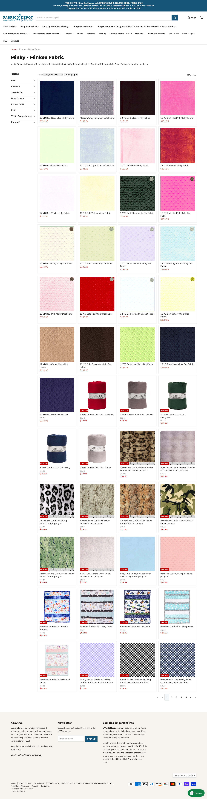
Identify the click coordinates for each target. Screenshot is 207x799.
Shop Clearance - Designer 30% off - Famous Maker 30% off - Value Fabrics (137, 26)
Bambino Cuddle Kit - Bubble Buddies (54, 628)
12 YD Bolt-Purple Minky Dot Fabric (54, 416)
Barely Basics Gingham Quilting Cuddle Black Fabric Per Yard (135, 681)
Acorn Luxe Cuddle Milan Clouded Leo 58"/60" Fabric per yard (136, 469)
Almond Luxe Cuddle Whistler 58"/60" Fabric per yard (94, 522)
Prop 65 (35, 786)
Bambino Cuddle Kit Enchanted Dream (55, 681)
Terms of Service (68, 783)
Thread (68, 33)
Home (14, 49)
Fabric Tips (188, 33)
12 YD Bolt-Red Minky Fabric (174, 165)
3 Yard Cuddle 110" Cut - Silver (95, 467)
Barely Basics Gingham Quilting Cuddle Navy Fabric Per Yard (175, 681)
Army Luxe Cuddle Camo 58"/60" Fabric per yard (176, 522)
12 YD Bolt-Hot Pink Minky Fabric (176, 117)
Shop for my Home (83, 26)
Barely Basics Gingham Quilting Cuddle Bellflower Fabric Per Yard (96, 681)
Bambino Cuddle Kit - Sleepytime (176, 626)
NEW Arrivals (10, 26)
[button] (192, 17)
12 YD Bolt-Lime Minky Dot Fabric (136, 364)
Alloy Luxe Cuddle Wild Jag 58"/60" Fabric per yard (53, 522)
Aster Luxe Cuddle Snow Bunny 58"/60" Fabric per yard (95, 575)
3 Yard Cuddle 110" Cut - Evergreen (172, 416)
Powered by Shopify (18, 791)
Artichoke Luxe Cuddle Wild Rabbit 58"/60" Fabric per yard (57, 575)
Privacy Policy (53, 783)
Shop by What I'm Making (55, 26)
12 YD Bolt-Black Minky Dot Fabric (137, 213)
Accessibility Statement (20, 786)
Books (80, 33)
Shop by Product (29, 26)
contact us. (36, 755)
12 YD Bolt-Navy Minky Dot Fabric (177, 364)
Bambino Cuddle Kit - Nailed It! (135, 626)
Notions (139, 33)
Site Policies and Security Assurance (91, 783)
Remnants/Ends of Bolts (15, 33)
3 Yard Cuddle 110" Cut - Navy (55, 467)
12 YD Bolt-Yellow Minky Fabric (95, 213)
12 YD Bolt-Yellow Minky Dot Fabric (174, 315)
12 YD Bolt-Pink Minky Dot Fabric (56, 313)
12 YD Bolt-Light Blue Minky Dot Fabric (176, 265)
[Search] (175, 17)
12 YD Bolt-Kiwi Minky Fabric (54, 165)
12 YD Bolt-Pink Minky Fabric (134, 165)
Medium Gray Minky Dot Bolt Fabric (97, 117)
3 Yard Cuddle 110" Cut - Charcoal (137, 414)
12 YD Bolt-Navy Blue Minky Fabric (57, 117)
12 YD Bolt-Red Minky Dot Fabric (96, 313)
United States (183, 775)
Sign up (91, 738)
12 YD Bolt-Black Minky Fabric (135, 117)
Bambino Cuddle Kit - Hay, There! (96, 626)
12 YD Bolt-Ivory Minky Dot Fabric (56, 263)
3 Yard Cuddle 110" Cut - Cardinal (97, 414)
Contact (15, 40)
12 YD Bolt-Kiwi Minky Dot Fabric (96, 263)
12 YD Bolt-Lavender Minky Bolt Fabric (136, 265)
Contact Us (45, 786)
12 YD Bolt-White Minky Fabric (55, 213)
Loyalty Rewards (156, 33)
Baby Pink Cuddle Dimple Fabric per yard (176, 575)
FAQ (5, 40)
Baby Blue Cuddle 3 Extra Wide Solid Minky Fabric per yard (135, 575)
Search (13, 783)
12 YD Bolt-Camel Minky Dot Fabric (54, 366)
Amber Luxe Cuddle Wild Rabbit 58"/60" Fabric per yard (136, 522)
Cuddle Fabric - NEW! (121, 33)
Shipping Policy (25, 783)
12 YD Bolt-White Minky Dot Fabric (137, 313)
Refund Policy (39, 783)
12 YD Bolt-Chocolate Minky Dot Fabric (96, 366)
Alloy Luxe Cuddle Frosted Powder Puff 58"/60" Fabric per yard (177, 469)
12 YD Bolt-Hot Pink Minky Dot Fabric (175, 214)
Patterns (90, 33)
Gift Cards (174, 33)
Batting (102, 33)
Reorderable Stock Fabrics (46, 33)
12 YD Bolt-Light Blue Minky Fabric (97, 165)
